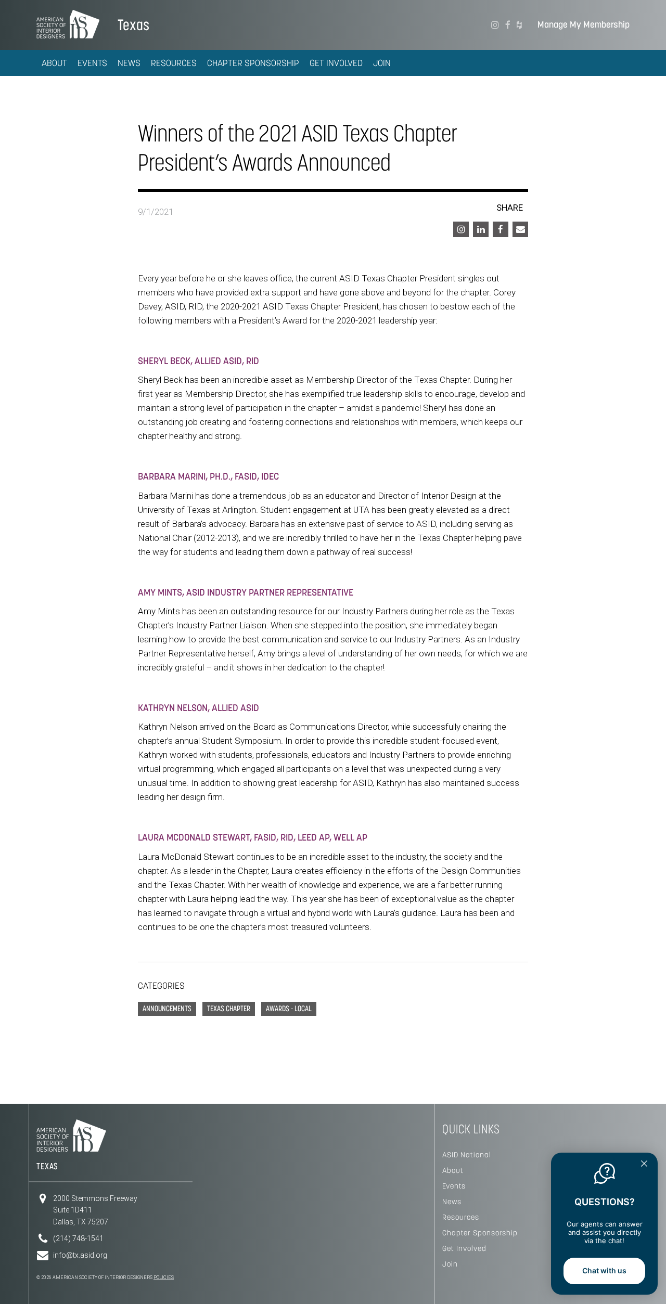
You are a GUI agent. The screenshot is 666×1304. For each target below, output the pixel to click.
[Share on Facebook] (500, 229)
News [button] (129, 63)
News (452, 1201)
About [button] (54, 63)
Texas (133, 25)
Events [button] (92, 63)
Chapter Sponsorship (480, 1232)
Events (454, 1186)
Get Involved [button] (336, 63)
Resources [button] (174, 63)
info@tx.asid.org (80, 1255)
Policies (163, 1277)
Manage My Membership (583, 24)
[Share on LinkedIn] (481, 229)
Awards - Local (289, 1008)
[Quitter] (644, 1164)
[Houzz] (519, 25)
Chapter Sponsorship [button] (253, 63)
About (453, 1170)
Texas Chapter (228, 1008)
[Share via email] (520, 229)
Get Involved (464, 1248)
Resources (460, 1217)
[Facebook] (507, 25)
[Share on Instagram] (461, 229)
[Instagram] (495, 25)
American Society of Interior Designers (67, 23)
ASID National (466, 1154)
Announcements (167, 1008)
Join (382, 63)
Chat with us (604, 1270)
